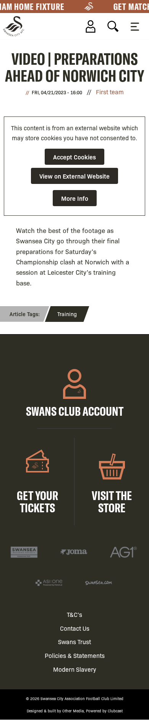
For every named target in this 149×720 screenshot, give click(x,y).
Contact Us (74, 628)
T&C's (74, 614)
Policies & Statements (75, 655)
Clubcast (115, 710)
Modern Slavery (74, 669)
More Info (74, 198)
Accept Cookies (74, 157)
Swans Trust (74, 642)
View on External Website (74, 176)
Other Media (73, 710)
